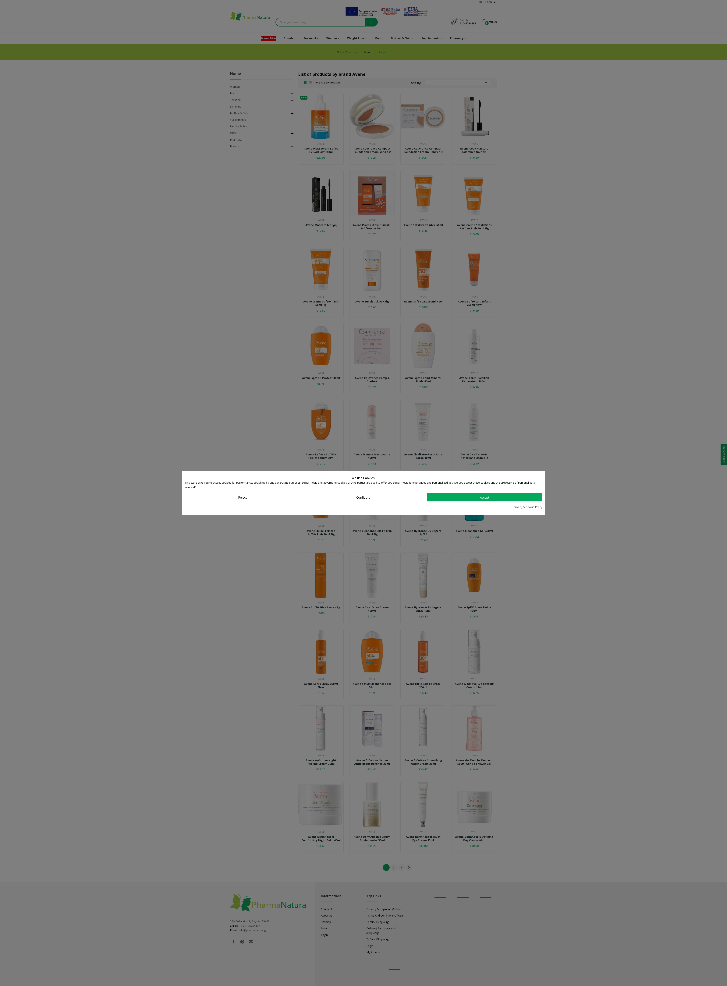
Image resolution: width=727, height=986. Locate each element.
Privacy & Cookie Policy (527, 507)
